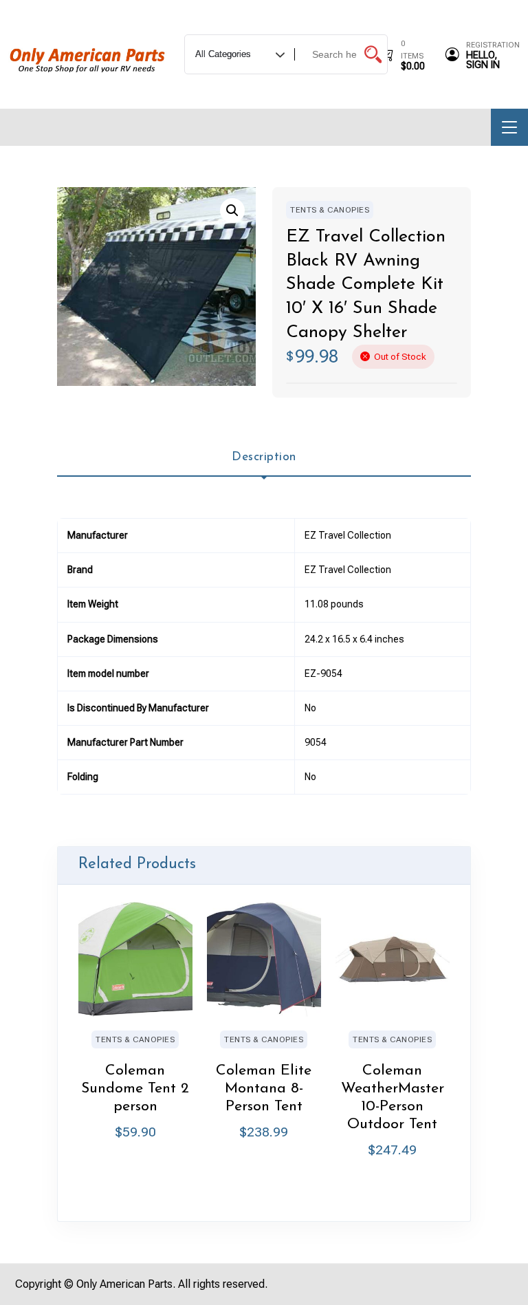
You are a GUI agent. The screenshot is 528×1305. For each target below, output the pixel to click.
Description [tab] (264, 457)
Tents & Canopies (329, 210)
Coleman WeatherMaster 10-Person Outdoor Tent (392, 1098)
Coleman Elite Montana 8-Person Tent (263, 1089)
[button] (232, 210)
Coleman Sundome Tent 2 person (135, 1089)
